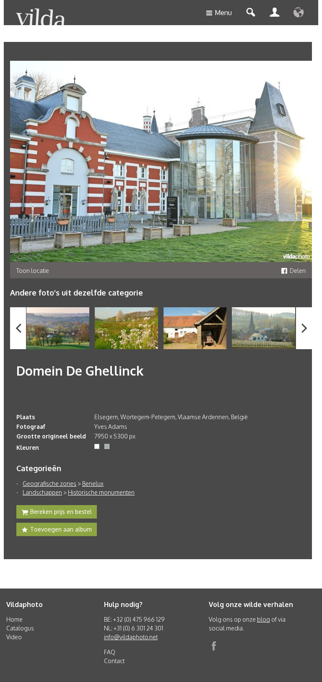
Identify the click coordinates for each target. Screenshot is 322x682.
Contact (114, 660)
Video (14, 637)
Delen (298, 270)
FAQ (109, 652)
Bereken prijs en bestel (61, 511)
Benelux (93, 483)
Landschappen (42, 492)
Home (14, 619)
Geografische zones (49, 483)
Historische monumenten (101, 492)
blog (263, 619)
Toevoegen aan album (61, 529)
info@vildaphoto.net (131, 637)
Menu (223, 12)
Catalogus (20, 628)
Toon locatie (32, 270)
